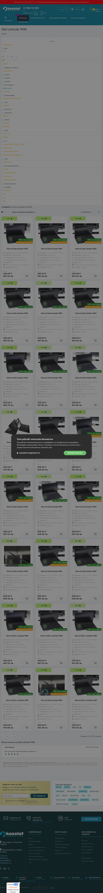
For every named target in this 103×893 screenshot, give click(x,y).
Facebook (12, 884)
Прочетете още (46, 447)
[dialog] (51, 446)
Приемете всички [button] (75, 453)
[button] (28, 453)
